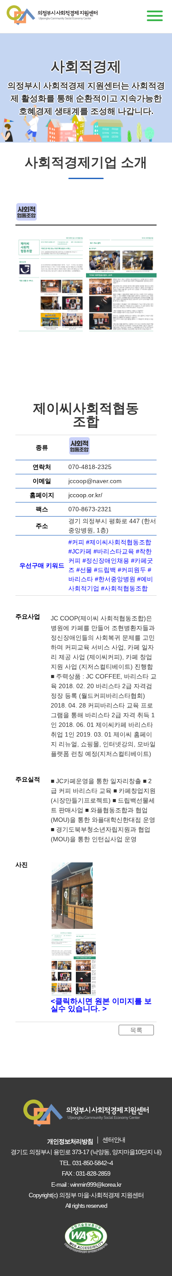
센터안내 (113, 1139)
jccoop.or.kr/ (85, 495)
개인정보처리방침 (70, 1141)
